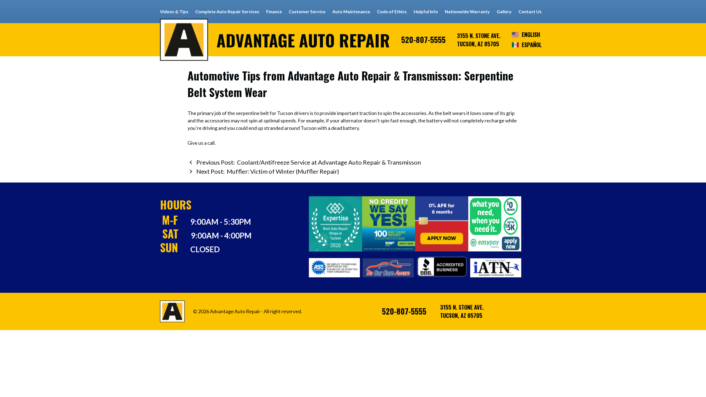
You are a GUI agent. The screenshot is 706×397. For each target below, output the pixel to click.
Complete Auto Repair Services (227, 11)
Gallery (504, 11)
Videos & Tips (174, 11)
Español (532, 45)
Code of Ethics (392, 11)
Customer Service (307, 11)
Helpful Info (426, 11)
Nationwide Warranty (467, 11)
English (531, 34)
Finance (274, 11)
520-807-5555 (423, 39)
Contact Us (530, 11)
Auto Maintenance (351, 11)
